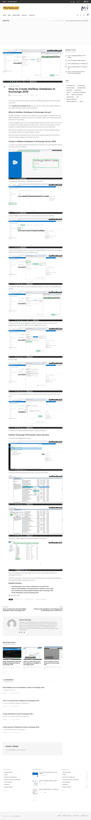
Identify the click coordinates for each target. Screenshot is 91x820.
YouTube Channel (12, 1)
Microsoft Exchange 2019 (59, 20)
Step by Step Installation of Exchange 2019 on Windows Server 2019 (32, 588)
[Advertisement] (45, 34)
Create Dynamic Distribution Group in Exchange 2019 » (21, 727)
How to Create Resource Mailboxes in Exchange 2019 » (21, 701)
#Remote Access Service (76, 94)
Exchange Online (49, 657)
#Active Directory (70, 85)
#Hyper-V (68, 92)
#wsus (81, 101)
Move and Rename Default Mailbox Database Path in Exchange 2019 (32, 590)
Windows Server (8, 787)
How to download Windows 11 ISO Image (76, 56)
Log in (78, 1)
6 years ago (21, 95)
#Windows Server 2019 (71, 99)
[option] (12, 658)
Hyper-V (6, 774)
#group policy (78, 90)
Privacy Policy (16, 15)
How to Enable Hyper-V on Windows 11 (78, 63)
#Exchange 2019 (18, 599)
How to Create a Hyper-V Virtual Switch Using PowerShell (76, 72)
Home (4, 1)
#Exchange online (70, 87)
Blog (9, 15)
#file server (69, 90)
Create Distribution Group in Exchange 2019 (25, 592)
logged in (14, 749)
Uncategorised (8, 782)
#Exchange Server (29, 599)
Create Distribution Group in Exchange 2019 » (18, 714)
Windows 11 (7, 784)
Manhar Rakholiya (14, 95)
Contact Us (32, 15)
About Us (24, 15)
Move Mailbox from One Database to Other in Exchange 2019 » (24, 687)
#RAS (67, 94)
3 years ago (53, 666)
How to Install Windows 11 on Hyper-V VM (77, 67)
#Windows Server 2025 (71, 101)
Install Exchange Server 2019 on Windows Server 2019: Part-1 (30, 586)
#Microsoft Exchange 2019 (41, 599)
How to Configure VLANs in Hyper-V (77, 60)
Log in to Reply (16, 706)
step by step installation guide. (12, 779)
